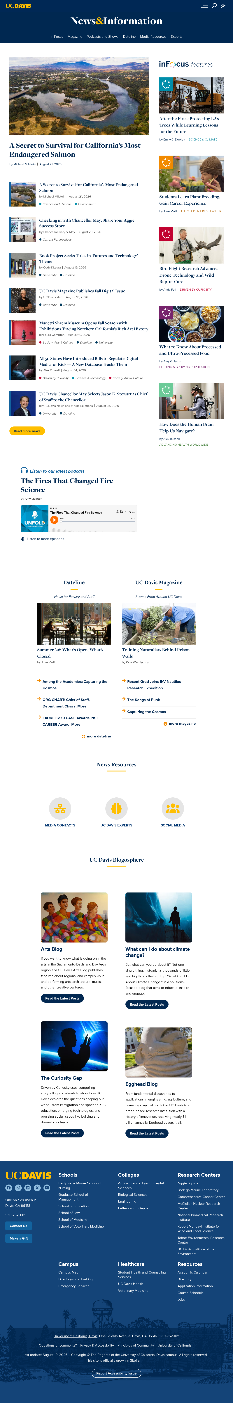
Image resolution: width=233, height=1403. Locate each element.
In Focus (56, 36)
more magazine (182, 723)
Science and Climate (57, 204)
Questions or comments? (58, 1345)
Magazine (75, 36)
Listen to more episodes (45, 538)
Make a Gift (19, 1238)
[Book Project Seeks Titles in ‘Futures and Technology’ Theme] (23, 254)
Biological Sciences (132, 1194)
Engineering (127, 1201)
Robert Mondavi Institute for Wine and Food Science (199, 1228)
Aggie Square (188, 1183)
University (49, 275)
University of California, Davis (75, 1335)
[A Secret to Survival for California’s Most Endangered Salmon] (23, 183)
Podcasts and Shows (102, 36)
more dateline (99, 736)
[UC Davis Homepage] (18, 6)
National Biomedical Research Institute (200, 1217)
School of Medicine (72, 1219)
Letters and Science (133, 1208)
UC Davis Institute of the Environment (196, 1251)
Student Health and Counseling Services (142, 1274)
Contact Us (18, 1225)
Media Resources (153, 36)
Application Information (195, 1285)
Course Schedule (191, 1292)
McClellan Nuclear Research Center (199, 1206)
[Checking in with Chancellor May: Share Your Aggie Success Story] (23, 219)
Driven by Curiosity (56, 378)
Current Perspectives (57, 239)
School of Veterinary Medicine (81, 1226)
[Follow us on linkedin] (27, 1188)
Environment (86, 204)
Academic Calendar (192, 1272)
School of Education (73, 1206)
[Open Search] (214, 5)
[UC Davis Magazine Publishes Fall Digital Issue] (23, 290)
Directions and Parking (75, 1279)
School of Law (69, 1212)
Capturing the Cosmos (146, 711)
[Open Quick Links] (223, 5)
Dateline (129, 36)
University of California (175, 1345)
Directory (184, 1279)
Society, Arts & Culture (58, 342)
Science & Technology (91, 378)
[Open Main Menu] (204, 5)
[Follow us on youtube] (46, 1188)
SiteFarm (136, 1360)
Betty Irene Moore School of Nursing (79, 1185)
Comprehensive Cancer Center (201, 1196)
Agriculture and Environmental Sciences (141, 1185)
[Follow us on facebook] (8, 1188)
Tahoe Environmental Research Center (201, 1240)
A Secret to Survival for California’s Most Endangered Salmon (75, 149)
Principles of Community (136, 1345)
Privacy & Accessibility (97, 1345)
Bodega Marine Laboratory (198, 1189)
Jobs (181, 1299)
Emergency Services (73, 1285)
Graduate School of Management (73, 1197)
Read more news (27, 431)
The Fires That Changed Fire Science (67, 485)
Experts (177, 36)
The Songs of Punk (143, 700)
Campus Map (68, 1272)
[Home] (28, 1175)
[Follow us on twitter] (37, 1188)
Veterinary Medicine (133, 1290)
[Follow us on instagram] (18, 1188)
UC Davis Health (130, 1283)
